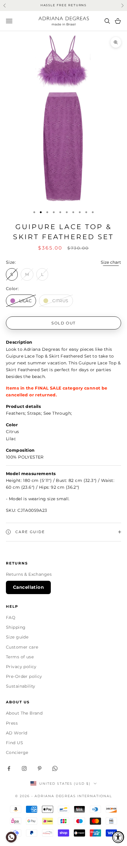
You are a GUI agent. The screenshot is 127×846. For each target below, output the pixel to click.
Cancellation (28, 587)
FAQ (10, 617)
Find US (14, 742)
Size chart (111, 262)
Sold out (63, 323)
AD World (16, 733)
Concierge (17, 752)
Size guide (17, 637)
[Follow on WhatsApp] (55, 768)
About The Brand (24, 713)
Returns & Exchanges (29, 574)
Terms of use (20, 657)
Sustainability (20, 686)
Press (12, 723)
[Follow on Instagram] (24, 768)
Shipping (15, 627)
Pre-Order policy (24, 676)
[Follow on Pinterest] (40, 768)
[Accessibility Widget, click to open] (118, 837)
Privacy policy (21, 666)
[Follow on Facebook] (9, 768)
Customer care (22, 647)
